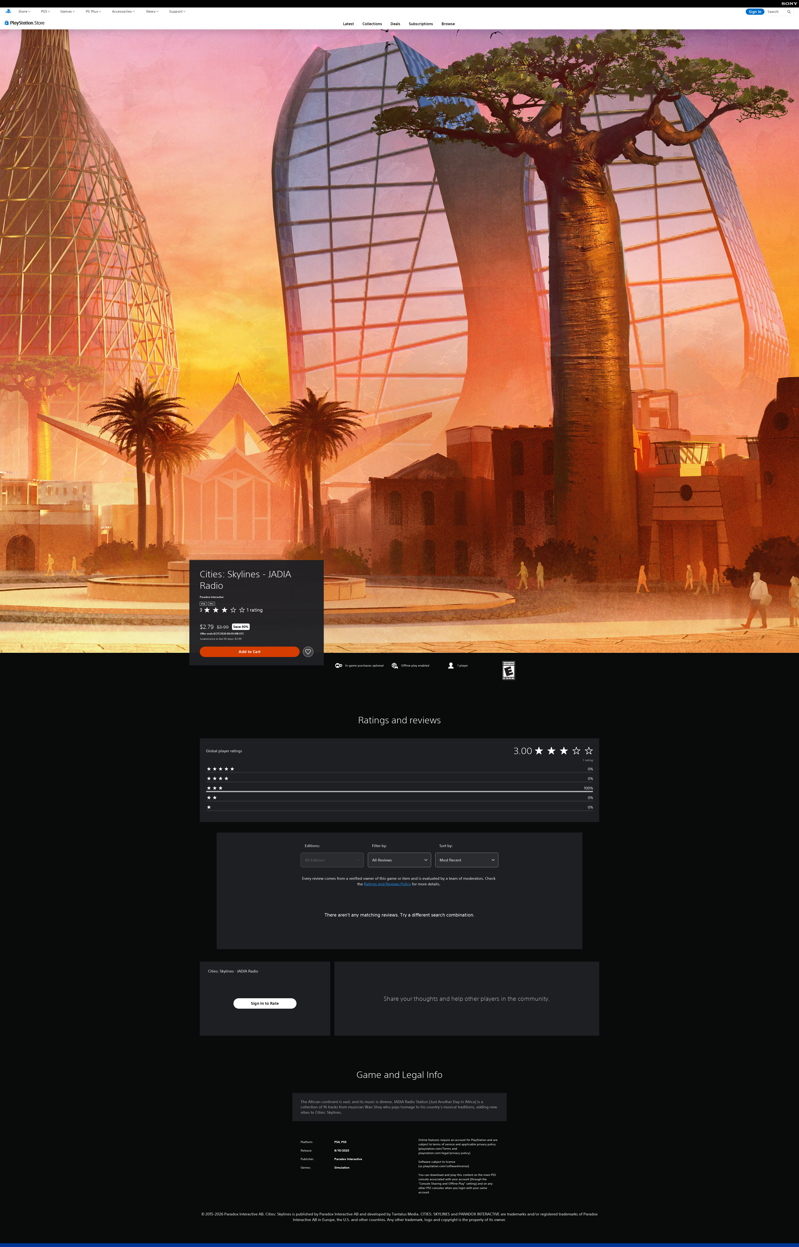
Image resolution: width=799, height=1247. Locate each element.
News (151, 11)
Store (22, 11)
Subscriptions (421, 23)
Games (66, 11)
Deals (395, 23)
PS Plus (92, 11)
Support (175, 11)
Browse (448, 23)
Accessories (122, 11)
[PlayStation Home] (8, 11)
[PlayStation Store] (26, 22)
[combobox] (332, 860)
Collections (372, 23)
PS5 (44, 11)
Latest (348, 23)
